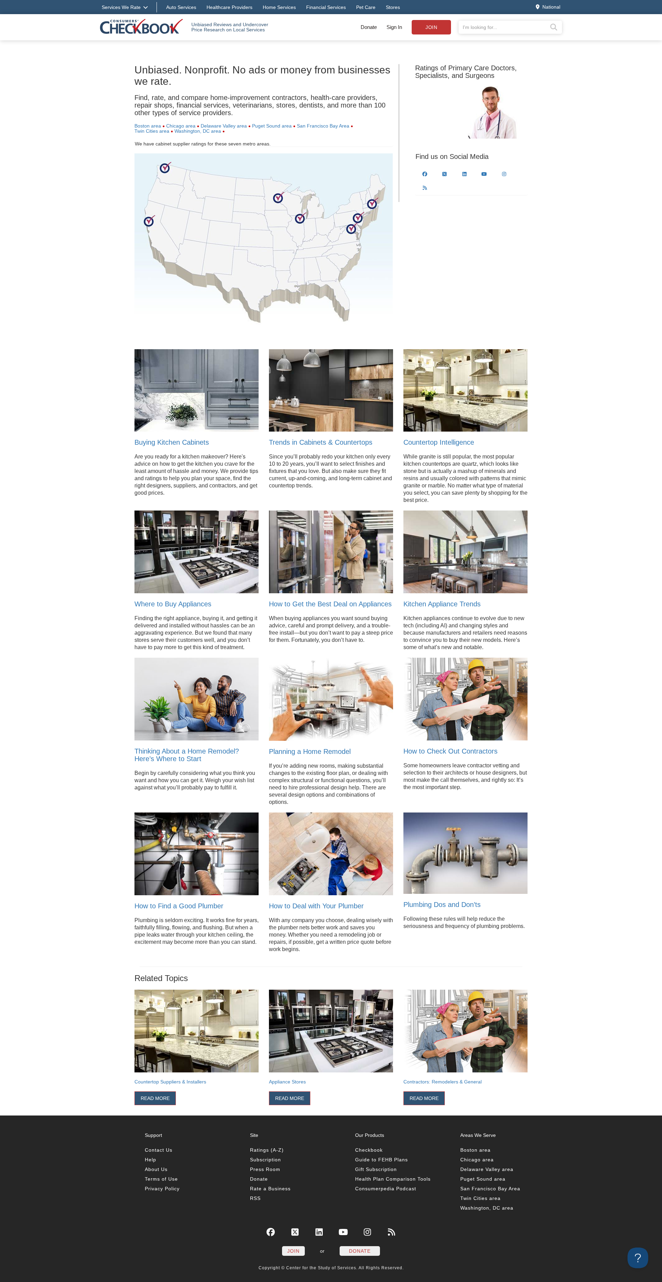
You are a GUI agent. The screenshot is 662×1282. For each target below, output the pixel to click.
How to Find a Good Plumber (178, 906)
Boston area (147, 126)
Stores (393, 7)
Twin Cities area (151, 131)
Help (150, 1159)
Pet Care (365, 7)
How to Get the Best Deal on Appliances (330, 604)
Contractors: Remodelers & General (442, 1081)
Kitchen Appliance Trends (442, 604)
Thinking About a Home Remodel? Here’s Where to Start (186, 755)
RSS (255, 1198)
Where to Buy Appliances (172, 604)
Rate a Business (270, 1188)
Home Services (279, 7)
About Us (156, 1169)
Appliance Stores (287, 1081)
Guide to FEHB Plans (381, 1159)
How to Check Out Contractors (450, 751)
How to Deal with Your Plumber (316, 906)
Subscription (265, 1159)
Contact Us (158, 1150)
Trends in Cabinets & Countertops (320, 442)
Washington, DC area (197, 131)
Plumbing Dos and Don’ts (442, 904)
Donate (369, 27)
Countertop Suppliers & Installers (170, 1081)
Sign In (394, 27)
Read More (155, 1098)
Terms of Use (161, 1179)
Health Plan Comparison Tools (393, 1179)
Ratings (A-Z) (267, 1150)
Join (431, 27)
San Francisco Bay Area (323, 126)
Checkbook (369, 1150)
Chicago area (180, 126)
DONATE (360, 1251)
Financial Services (326, 7)
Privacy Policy (162, 1188)
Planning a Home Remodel (310, 751)
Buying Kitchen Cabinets (171, 442)
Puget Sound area (272, 126)
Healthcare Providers (229, 7)
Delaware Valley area (224, 126)
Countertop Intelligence (438, 442)
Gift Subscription (376, 1169)
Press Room (265, 1169)
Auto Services (181, 7)
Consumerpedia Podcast (385, 1188)
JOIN (293, 1251)
